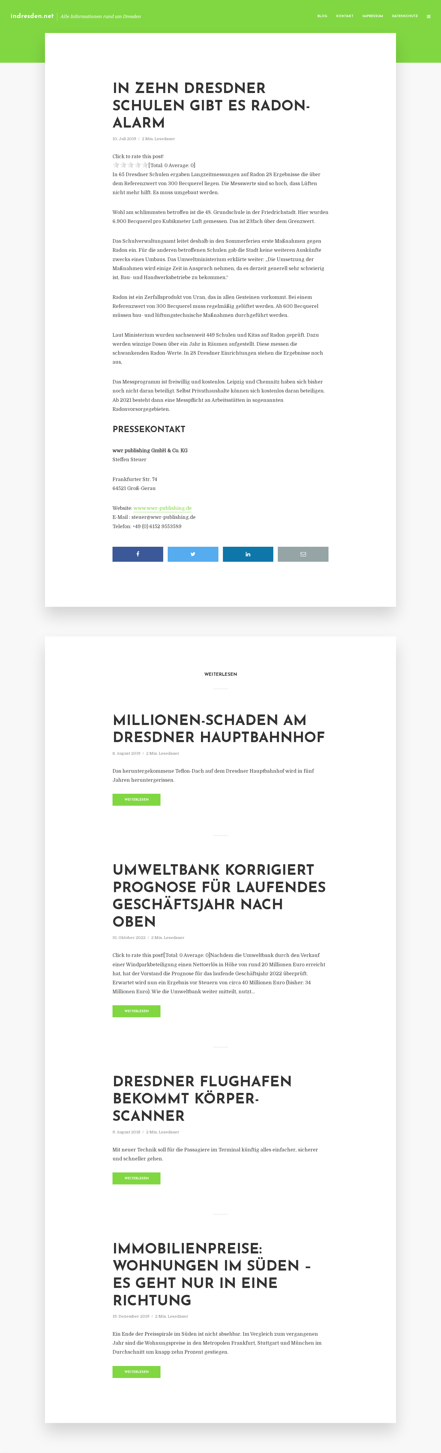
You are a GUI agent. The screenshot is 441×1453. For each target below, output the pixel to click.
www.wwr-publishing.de (163, 508)
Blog (322, 16)
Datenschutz (405, 16)
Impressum (372, 16)
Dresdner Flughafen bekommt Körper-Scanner (202, 1099)
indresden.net (32, 16)
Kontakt (344, 16)
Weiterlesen (136, 800)
